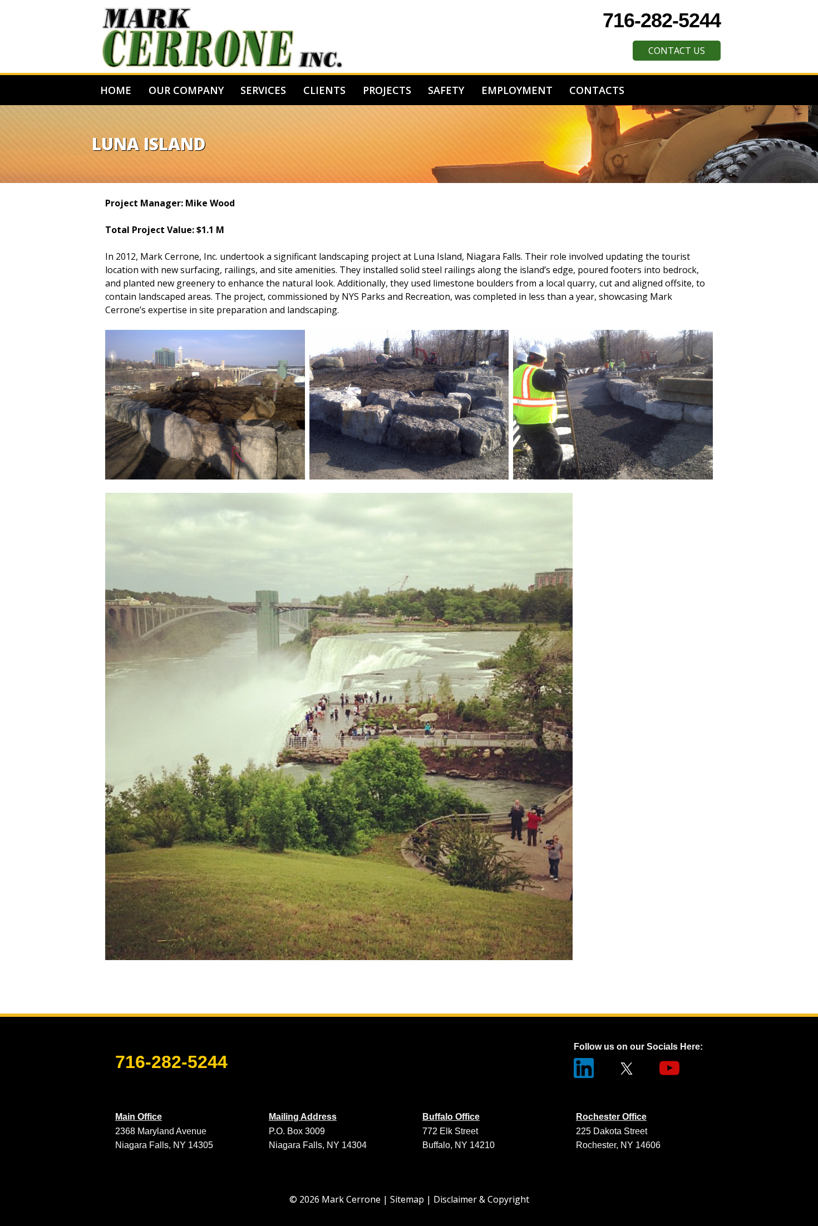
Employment (517, 90)
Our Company (186, 90)
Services (263, 90)
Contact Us (676, 51)
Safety (446, 90)
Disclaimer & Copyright (481, 1199)
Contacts (596, 90)
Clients (324, 90)
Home (115, 90)
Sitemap (407, 1199)
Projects (387, 90)
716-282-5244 (662, 20)
